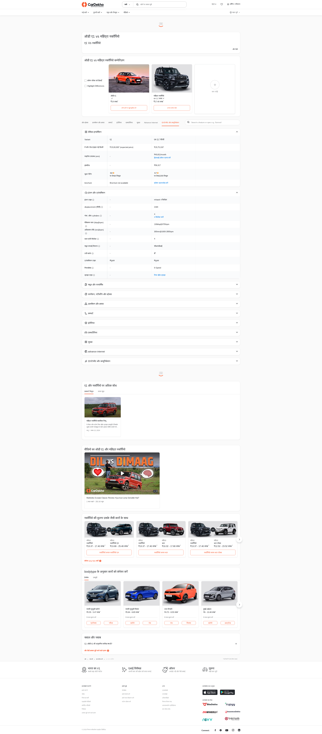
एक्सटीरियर (129, 123)
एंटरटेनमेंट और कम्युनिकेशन (170, 123)
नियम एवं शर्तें (85, 698)
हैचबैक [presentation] (86, 577)
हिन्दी (213, 4)
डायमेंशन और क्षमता (98, 123)
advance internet (151, 123)
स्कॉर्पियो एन (114, 543)
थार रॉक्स (217, 543)
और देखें (235, 49)
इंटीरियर (119, 123)
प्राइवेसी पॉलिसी (86, 701)
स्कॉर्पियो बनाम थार (161, 552)
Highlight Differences (95, 86)
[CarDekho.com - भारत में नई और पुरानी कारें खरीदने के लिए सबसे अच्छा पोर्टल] (93, 4)
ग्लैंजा (111, 623)
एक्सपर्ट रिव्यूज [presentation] (88, 391)
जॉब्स (83, 694)
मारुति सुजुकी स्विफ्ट (132, 609)
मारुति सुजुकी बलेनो (93, 609)
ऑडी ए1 (113, 96)
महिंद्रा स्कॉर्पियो (159, 96)
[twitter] (221, 730)
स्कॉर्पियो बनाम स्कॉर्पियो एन (109, 552)
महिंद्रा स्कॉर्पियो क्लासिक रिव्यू (96, 421)
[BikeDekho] (210, 704)
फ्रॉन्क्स (93, 623)
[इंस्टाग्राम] (233, 730)
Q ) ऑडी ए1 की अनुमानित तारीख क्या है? (98, 644)
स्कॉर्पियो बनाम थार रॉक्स (213, 552)
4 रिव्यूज (118, 176)
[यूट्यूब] (226, 730)
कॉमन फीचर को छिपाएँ (94, 80)
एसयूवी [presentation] (95, 577)
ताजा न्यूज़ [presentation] (101, 391)
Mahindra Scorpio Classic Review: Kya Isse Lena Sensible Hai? (113, 498)
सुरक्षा (138, 123)
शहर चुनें (235, 12)
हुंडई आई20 (207, 609)
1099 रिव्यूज (163, 176)
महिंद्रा (112, 540)
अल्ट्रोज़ (228, 623)
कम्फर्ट (110, 123)
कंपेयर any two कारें (91, 561)
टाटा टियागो (168, 609)
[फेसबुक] (215, 730)
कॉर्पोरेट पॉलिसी (86, 705)
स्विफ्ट (189, 623)
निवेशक (84, 709)
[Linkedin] (239, 730)
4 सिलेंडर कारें (159, 217)
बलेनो (132, 623)
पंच (150, 623)
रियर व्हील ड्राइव (159, 275)
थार (163, 543)
